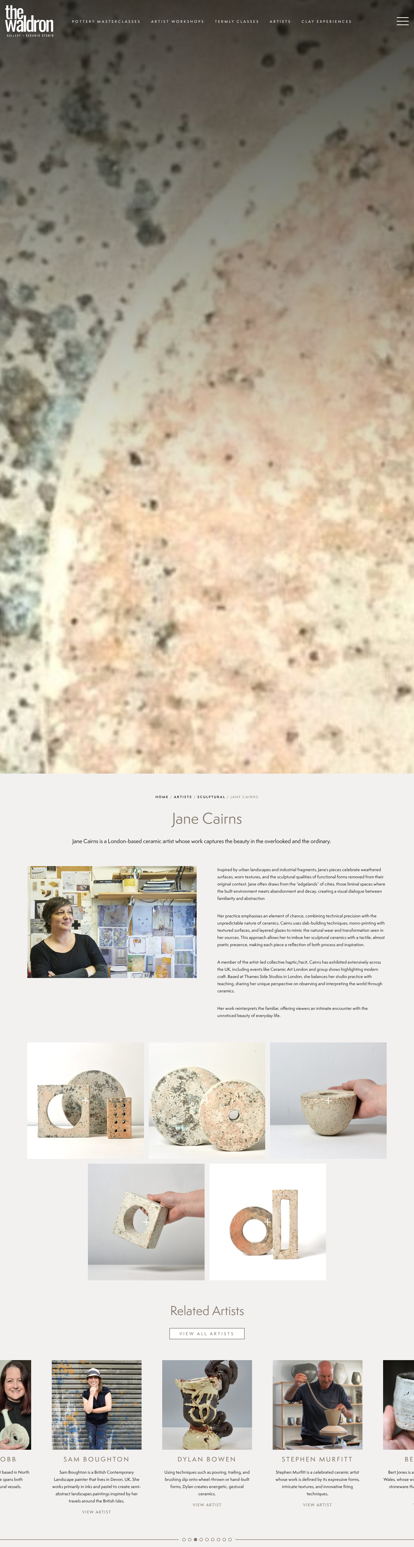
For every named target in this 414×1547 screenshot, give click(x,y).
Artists (280, 21)
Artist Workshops (178, 21)
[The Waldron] (29, 21)
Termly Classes (237, 21)
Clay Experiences (327, 21)
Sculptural (211, 796)
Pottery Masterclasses (106, 21)
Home (162, 796)
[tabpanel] (96, 1434)
